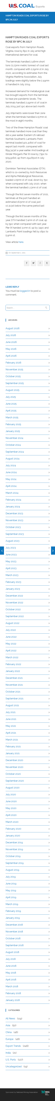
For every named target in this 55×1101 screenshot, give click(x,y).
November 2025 (14, 369)
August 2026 (13, 328)
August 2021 (12, 705)
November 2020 (14, 767)
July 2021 (11, 712)
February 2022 (13, 664)
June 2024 (11, 472)
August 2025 (12, 390)
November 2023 (14, 520)
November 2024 (14, 438)
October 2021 (13, 691)
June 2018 (11, 965)
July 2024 (11, 465)
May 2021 (11, 726)
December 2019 (14, 842)
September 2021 (14, 698)
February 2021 (13, 746)
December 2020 (14, 760)
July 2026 (11, 335)
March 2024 (12, 493)
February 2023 (13, 582)
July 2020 (11, 794)
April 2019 (11, 897)
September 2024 (15, 451)
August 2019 (12, 870)
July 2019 (11, 876)
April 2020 (11, 815)
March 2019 (12, 904)
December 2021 (14, 678)
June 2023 (11, 554)
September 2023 (15, 534)
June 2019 (11, 883)
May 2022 (11, 643)
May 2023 (11, 561)
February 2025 (13, 424)
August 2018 (12, 952)
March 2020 (12, 822)
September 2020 (15, 780)
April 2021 (11, 732)
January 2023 (13, 588)
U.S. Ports (11, 1059)
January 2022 (13, 671)
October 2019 (13, 856)
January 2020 (13, 835)
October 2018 (13, 938)
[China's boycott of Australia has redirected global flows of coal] (53, 550)
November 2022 (14, 602)
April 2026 (11, 355)
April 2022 (11, 650)
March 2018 (12, 986)
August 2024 (13, 458)
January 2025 (13, 431)
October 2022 (13, 609)
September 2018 (15, 945)
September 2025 (15, 383)
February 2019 (13, 911)
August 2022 (12, 623)
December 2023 (14, 513)
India (8, 1052)
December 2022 (14, 595)
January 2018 (13, 1000)
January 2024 (13, 506)
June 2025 (11, 403)
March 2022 (12, 657)
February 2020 (13, 828)
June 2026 (11, 342)
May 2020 (11, 808)
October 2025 (13, 376)
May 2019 (11, 890)
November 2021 (14, 684)
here (21, 242)
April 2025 (11, 410)
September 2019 (15, 863)
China (9, 1032)
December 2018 (14, 924)
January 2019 (13, 918)
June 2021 (11, 719)
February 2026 (13, 362)
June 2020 (11, 801)
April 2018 (11, 979)
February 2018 (13, 993)
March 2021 (12, 739)
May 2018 (11, 972)
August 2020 (13, 787)
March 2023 (12, 575)
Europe (9, 1039)
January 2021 (13, 753)
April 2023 (11, 568)
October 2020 (13, 774)
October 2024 (13, 445)
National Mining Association (27, 1092)
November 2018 (14, 931)
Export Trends (13, 1046)
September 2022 (15, 616)
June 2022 (11, 636)
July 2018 (11, 959)
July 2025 (11, 397)
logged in (25, 291)
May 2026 (11, 349)
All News (10, 1018)
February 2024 (13, 499)
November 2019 (14, 849)
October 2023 (13, 527)
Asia (8, 1025)
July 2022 (11, 630)
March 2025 (12, 417)
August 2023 (12, 540)
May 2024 (11, 479)
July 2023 (11, 547)
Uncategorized (14, 1066)
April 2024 (11, 486)
